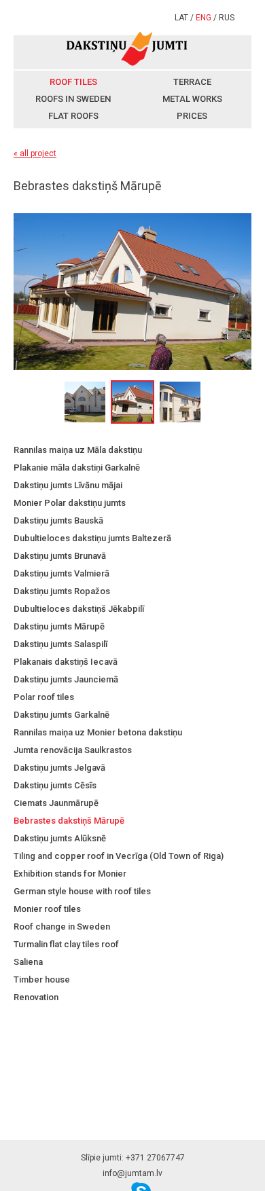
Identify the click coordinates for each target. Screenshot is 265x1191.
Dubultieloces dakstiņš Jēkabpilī (79, 609)
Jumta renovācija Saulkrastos (73, 750)
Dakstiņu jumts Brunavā (60, 556)
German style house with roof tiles (82, 891)
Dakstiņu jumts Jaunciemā (66, 679)
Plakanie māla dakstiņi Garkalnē (77, 467)
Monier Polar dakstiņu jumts (70, 503)
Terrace (192, 82)
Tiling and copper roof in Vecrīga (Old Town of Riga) (119, 856)
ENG (203, 17)
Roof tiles (73, 82)
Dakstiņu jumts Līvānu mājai (68, 485)
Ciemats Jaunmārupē (56, 803)
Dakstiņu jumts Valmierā (61, 573)
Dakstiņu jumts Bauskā (58, 520)
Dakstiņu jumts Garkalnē (61, 715)
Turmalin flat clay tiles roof (66, 944)
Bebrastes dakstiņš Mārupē (69, 821)
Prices (192, 116)
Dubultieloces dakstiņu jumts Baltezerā (92, 538)
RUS (226, 17)
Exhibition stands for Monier (70, 873)
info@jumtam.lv (132, 1173)
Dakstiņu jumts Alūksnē (60, 838)
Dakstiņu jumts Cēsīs (55, 785)
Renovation (36, 997)
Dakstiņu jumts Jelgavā (59, 768)
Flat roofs (73, 116)
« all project (35, 153)
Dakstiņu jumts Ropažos (62, 591)
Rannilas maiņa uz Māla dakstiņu (78, 450)
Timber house (42, 979)
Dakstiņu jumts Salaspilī (60, 644)
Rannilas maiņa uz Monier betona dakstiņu (98, 732)
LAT (181, 17)
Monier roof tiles (47, 909)
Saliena (28, 962)
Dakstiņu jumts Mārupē (59, 626)
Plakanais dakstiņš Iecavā (66, 662)
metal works (192, 99)
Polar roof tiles (44, 697)
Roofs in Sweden (73, 99)
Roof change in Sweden (62, 926)
